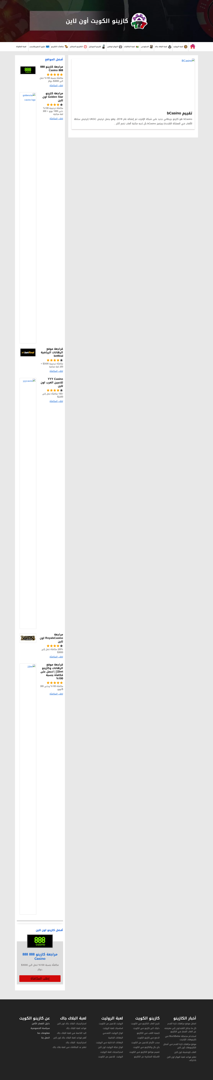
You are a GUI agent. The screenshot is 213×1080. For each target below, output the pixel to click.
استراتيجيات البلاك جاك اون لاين (71, 1023)
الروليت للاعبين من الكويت (111, 1023)
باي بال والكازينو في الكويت (146, 1047)
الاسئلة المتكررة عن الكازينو (146, 1057)
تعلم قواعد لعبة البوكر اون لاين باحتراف (181, 1058)
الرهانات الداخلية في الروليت (109, 1042)
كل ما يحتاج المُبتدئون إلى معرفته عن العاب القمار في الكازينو (180, 1030)
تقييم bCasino (179, 113)
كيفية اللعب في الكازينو (148, 1033)
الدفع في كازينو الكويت (148, 1038)
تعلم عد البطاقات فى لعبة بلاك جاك (69, 1047)
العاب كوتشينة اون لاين (185, 1052)
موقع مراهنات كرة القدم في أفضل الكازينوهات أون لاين (179, 1046)
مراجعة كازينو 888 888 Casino (40, 956)
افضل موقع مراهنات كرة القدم (181, 1023)
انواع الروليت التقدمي (113, 1033)
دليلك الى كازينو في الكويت (146, 1028)
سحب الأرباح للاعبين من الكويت (145, 1042)
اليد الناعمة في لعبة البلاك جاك (71, 1033)
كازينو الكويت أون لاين (97, 21)
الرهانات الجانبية (115, 1038)
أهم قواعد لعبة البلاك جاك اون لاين (69, 1038)
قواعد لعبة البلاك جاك (76, 1028)
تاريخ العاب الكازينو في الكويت (145, 1023)
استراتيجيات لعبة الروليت (111, 1052)
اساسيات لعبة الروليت (113, 1028)
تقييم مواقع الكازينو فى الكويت (144, 1052)
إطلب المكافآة (40, 978)
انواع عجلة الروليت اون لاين (110, 1047)
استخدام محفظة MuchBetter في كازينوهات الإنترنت (180, 1038)
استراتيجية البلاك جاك (76, 1042)
